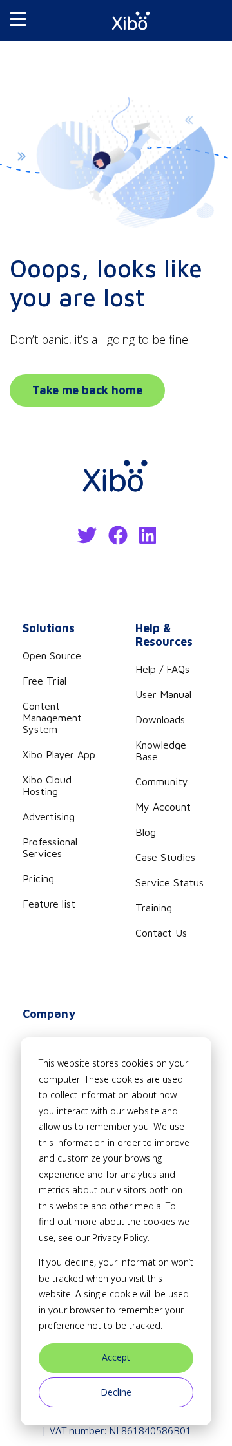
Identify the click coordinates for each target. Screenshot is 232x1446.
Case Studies (165, 857)
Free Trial (44, 680)
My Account (163, 807)
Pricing (38, 878)
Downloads (160, 719)
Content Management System (52, 717)
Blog (145, 832)
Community (161, 781)
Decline (116, 1392)
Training (153, 907)
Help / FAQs (162, 669)
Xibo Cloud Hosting (47, 785)
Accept (116, 1357)
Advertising (49, 816)
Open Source (52, 655)
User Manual (163, 694)
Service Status (169, 882)
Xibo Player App (59, 754)
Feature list (49, 903)
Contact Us (161, 933)
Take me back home (87, 390)
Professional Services (50, 847)
